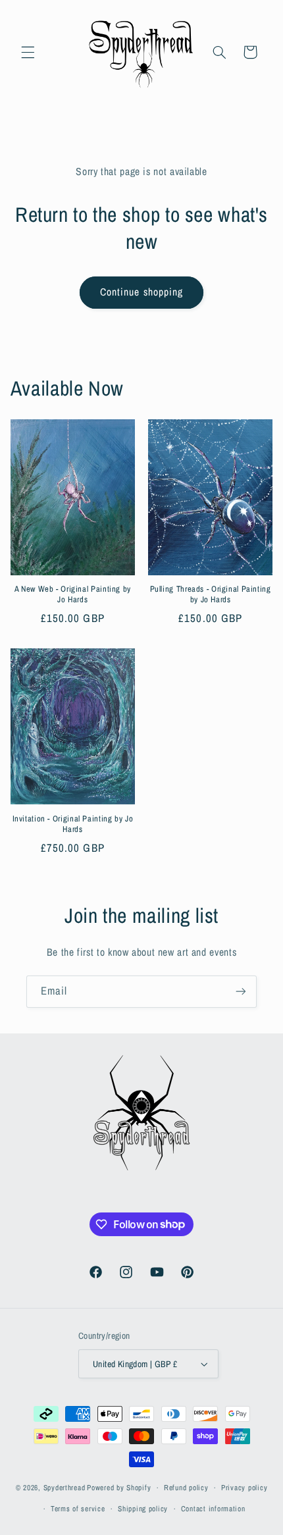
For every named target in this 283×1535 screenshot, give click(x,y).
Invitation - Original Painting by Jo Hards (73, 824)
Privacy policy (244, 1487)
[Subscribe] (241, 992)
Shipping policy (143, 1508)
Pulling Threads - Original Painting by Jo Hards (210, 594)
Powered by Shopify (119, 1487)
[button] (28, 52)
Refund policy (186, 1487)
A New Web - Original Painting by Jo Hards (72, 594)
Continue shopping (141, 292)
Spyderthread (64, 1487)
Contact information (213, 1508)
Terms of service (78, 1508)
